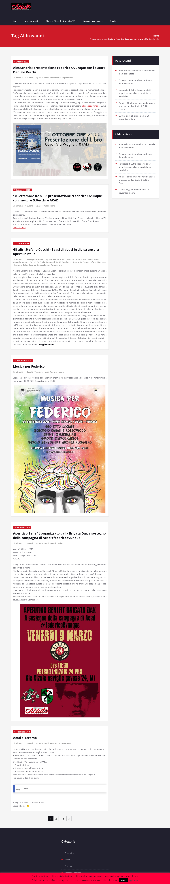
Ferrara (53, 372)
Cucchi (32, 262)
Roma (52, 206)
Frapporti (50, 262)
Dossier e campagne (92, 21)
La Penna (84, 262)
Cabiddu (17, 262)
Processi (68, 866)
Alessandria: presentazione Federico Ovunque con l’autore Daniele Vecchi (124, 39)
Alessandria (55, 77)
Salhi (25, 265)
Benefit (53, 543)
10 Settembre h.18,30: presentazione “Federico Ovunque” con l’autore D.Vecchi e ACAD (58, 198)
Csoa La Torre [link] (19, 227)
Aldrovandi (44, 77)
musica (61, 372)
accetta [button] (123, 880)
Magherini (101, 262)
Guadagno (66, 262)
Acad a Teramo (25, 737)
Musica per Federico (29, 366)
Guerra (76, 262)
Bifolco (79, 259)
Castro (25, 262)
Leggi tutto (45, 344)
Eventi (30, 77)
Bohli (96, 259)
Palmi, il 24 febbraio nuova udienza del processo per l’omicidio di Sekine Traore (137, 106)
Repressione (67, 77)
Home (15, 21)
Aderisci (113, 21)
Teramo (53, 743)
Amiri (62, 259)
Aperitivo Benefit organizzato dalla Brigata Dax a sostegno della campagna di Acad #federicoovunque (59, 535)
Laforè (93, 262)
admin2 (19, 77)
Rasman (18, 265)
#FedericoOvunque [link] (90, 105)
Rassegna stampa (35, 259)
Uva (60, 265)
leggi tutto (133, 880)
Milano (61, 543)
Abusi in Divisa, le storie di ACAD (60, 21)
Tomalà (54, 265)
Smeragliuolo (43, 265)
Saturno (32, 265)
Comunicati (70, 853)
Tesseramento (64, 743)
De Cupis (41, 262)
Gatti (58, 262)
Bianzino (70, 259)
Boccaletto (88, 259)
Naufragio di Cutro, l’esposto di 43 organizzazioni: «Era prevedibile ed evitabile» (135, 93)
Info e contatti (31, 21)
